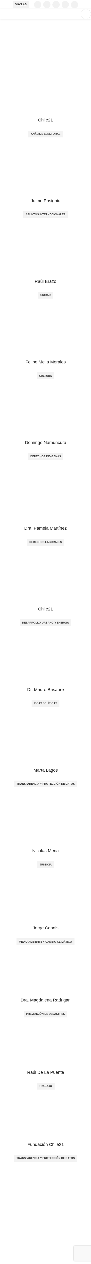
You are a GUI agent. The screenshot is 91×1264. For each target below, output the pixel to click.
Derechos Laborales (45, 542)
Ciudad (45, 294)
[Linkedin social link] (74, 4)
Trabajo (45, 1085)
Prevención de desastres (45, 1013)
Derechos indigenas (45, 456)
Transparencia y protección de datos (46, 783)
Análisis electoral (45, 133)
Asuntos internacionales (45, 214)
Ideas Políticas (45, 703)
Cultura (45, 375)
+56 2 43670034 (14, 1225)
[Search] (74, 14)
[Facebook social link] (37, 4)
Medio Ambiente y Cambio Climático (45, 941)
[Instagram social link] (56, 4)
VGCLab (21, 4)
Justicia (46, 864)
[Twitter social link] (46, 4)
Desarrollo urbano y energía (45, 622)
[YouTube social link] (65, 4)
